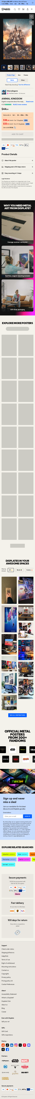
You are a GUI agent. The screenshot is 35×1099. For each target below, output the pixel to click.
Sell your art (5, 1021)
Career (4, 1012)
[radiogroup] (17, 75)
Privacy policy (6, 825)
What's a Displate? (8, 998)
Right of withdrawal (8, 963)
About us (4, 1005)
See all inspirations (17, 715)
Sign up (27, 816)
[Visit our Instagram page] (16, 1045)
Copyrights (5, 974)
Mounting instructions (9, 967)
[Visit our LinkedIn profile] (11, 1045)
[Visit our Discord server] (28, 1045)
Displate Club (6, 1001)
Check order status (8, 949)
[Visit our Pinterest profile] (24, 1045)
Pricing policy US (7, 981)
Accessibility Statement (9, 994)
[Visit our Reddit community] (3, 1045)
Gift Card (5, 1031)
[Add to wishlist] (31, 16)
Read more (29, 101)
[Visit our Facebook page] (7, 1049)
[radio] (10, 75)
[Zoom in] (31, 22)
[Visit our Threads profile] (3, 1049)
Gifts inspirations (7, 1035)
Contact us (5, 970)
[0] (19, 9)
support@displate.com (19, 836)
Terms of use (6, 960)
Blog (3, 1008)
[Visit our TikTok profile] (7, 1045)
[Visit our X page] (20, 1045)
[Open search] (15, 9)
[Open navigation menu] (31, 9)
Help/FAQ (5, 956)
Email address (7, 812)
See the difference (24, 85)
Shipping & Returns (8, 953)
